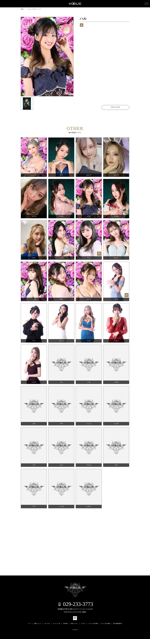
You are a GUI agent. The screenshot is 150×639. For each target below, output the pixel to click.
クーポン (83, 623)
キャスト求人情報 (93, 623)
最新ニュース (37, 623)
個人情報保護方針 (117, 623)
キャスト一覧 (56, 623)
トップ (29, 623)
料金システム (74, 623)
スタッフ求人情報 (105, 623)
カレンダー (47, 623)
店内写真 (65, 623)
